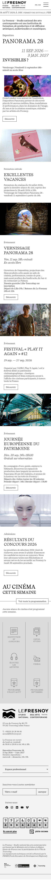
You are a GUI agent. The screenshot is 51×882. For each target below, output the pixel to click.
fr (36, 5)
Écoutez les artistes (14, 665)
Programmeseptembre (37, 691)
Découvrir (10, 119)
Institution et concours (14, 639)
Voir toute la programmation (32, 601)
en (39, 5)
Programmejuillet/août (14, 691)
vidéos (36, 664)
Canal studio (37, 640)
